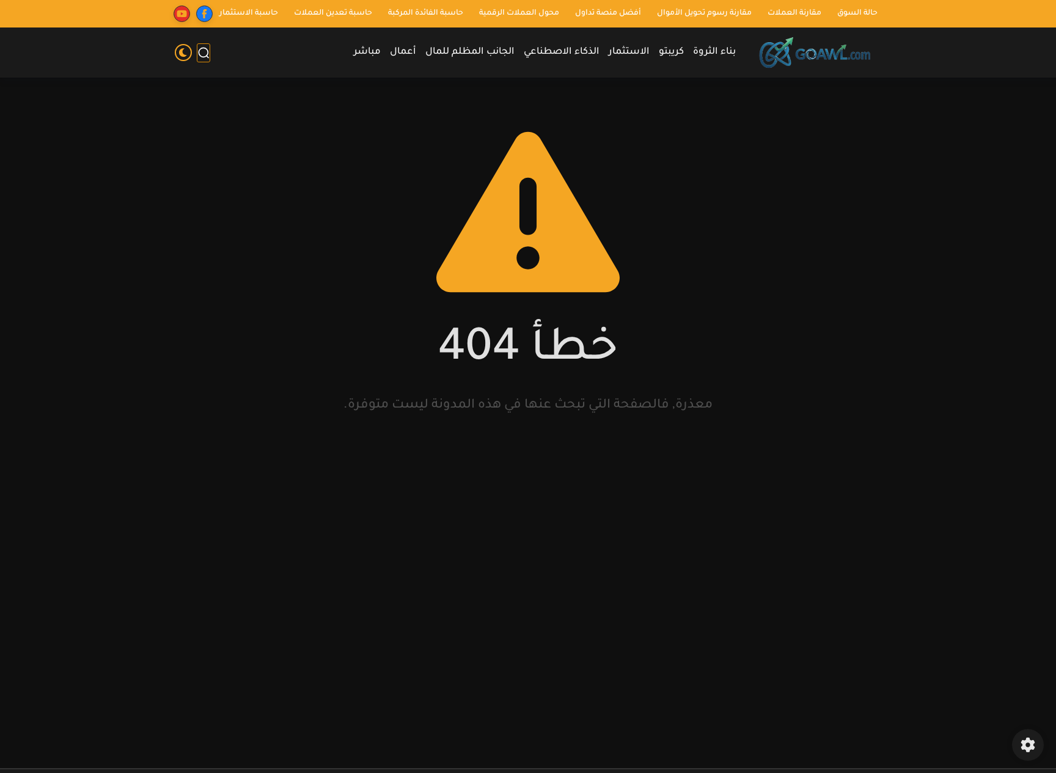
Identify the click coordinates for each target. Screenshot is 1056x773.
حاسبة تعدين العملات (333, 13)
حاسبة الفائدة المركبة (425, 13)
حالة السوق (857, 13)
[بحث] (203, 52)
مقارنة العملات (794, 13)
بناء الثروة (714, 52)
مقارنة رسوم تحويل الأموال (704, 13)
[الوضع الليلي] (183, 52)
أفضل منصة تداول (608, 13)
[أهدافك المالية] (815, 52)
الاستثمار (629, 52)
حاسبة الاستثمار (248, 13)
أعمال (403, 52)
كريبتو (671, 52)
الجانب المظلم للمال (470, 52)
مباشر (367, 52)
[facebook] (204, 13)
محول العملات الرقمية (519, 13)
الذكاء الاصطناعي (562, 52)
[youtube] (182, 13)
